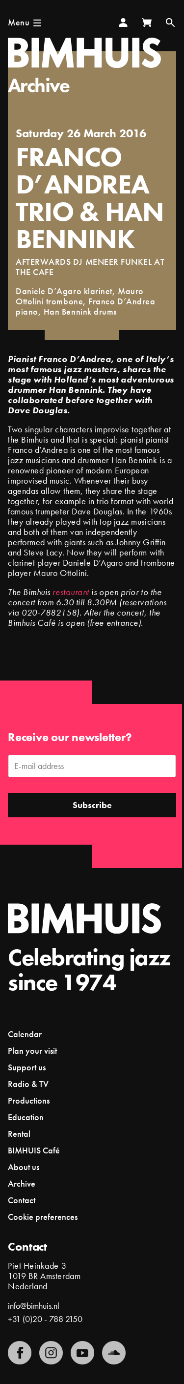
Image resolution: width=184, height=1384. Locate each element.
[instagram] (51, 1352)
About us (23, 1166)
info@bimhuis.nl (33, 1305)
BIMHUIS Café (34, 1150)
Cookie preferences (43, 1217)
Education (26, 1117)
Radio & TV (28, 1083)
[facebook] (19, 1352)
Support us (27, 1067)
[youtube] (82, 1352)
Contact (21, 1200)
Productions (29, 1100)
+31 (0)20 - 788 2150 (45, 1318)
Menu (18, 22)
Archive (39, 85)
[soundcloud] (114, 1352)
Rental (19, 1133)
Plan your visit (32, 1050)
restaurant (71, 591)
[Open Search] (170, 22)
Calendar (25, 1034)
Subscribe (92, 804)
